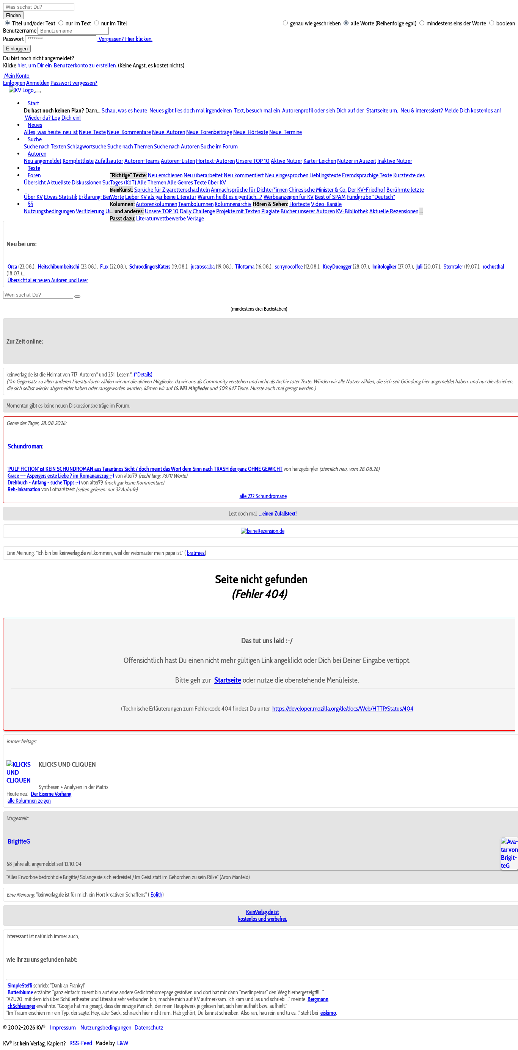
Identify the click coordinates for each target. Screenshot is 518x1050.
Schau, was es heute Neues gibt (138, 110)
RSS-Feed (80, 1043)
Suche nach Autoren (176, 146)
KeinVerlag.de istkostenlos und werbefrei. (262, 915)
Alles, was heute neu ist (51, 132)
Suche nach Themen (130, 146)
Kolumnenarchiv (233, 204)
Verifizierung (90, 211)
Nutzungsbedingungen (49, 211)
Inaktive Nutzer (394, 160)
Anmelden (37, 82)
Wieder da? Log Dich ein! (52, 117)
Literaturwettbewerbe (161, 218)
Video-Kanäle (326, 204)
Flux (104, 266)
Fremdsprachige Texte (367, 175)
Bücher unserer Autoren (308, 211)
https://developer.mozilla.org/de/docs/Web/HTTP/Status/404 (342, 708)
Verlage (195, 218)
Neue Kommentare (129, 132)
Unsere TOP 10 (253, 160)
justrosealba (203, 266)
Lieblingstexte (325, 175)
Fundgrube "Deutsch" (371, 196)
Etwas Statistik (60, 196)
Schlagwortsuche (86, 146)
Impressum (63, 1027)
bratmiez (196, 553)
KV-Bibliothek (352, 211)
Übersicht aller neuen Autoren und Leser (48, 280)
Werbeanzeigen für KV (289, 196)
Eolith (156, 894)
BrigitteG (19, 841)
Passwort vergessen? (73, 82)
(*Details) (143, 374)
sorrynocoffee (289, 266)
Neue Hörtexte (250, 132)
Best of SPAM (330, 196)
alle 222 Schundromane (263, 496)
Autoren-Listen (178, 160)
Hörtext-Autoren (215, 160)
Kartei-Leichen (319, 160)
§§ (30, 204)
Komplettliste (78, 160)
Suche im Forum (219, 146)
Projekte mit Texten (238, 211)
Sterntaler (453, 266)
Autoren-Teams (142, 160)
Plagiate (270, 211)
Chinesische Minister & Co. (318, 189)
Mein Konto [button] (16, 75)
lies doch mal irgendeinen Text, (210, 110)
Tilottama (244, 266)
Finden (13, 15)
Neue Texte (92, 132)
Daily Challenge (197, 211)
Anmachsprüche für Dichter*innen (249, 189)
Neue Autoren (168, 132)
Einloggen (17, 49)
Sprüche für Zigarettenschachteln (172, 189)
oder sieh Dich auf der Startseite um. (356, 110)
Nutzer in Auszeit (356, 160)
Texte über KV (210, 182)
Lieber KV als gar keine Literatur (160, 196)
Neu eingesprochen (286, 175)
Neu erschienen (165, 175)
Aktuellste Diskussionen (74, 182)
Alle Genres (180, 182)
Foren (34, 175)
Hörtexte (299, 204)
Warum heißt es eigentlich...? (230, 196)
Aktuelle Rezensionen (393, 211)
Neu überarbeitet (203, 175)
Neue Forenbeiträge (209, 132)
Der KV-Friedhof (366, 189)
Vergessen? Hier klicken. (124, 38)
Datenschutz (149, 1027)
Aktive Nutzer (286, 160)
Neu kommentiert (244, 175)
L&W (122, 1043)
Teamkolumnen (195, 204)
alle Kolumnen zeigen (29, 800)
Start (33, 103)
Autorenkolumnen (156, 204)
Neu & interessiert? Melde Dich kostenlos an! (450, 110)
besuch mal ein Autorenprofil (279, 110)
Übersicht (35, 182)
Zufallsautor (109, 160)
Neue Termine (285, 132)
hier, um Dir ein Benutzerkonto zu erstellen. (67, 65)
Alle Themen (151, 182)
